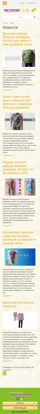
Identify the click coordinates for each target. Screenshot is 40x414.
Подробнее (7, 90)
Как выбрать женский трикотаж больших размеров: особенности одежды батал (19, 238)
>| (9, 377)
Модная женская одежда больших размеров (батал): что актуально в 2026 (18, 167)
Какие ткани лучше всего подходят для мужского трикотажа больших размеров (17, 102)
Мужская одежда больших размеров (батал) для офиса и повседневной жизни (17, 39)
